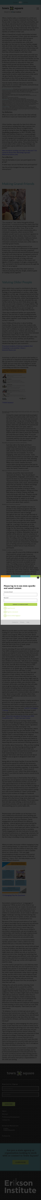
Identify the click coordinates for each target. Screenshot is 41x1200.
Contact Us (15, 622)
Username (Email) (8, 591)
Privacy (22, 622)
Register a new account (12, 611)
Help (28, 622)
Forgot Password (11, 608)
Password (6, 597)
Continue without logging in (13, 615)
